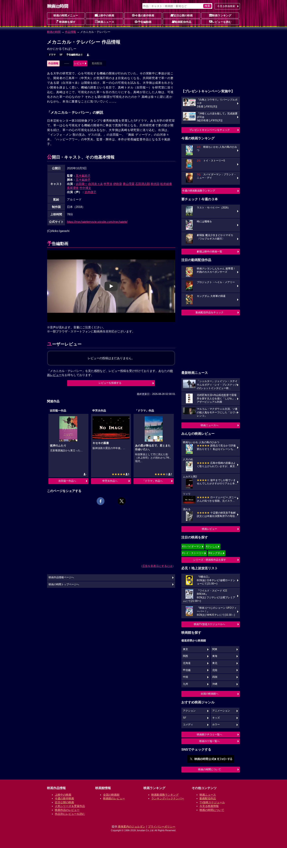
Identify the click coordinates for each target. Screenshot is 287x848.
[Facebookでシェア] (100, 501)
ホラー (216, 724)
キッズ (216, 717)
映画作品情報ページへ (61, 577)
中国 (185, 677)
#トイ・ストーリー (193, 553)
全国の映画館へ (209, 693)
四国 (214, 677)
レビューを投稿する (110, 382)
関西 (185, 656)
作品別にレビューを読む (70, 813)
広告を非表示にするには (157, 565)
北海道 (187, 663)
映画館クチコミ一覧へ (209, 734)
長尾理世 (73, 188)
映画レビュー (209, 528)
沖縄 (214, 684)
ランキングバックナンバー (167, 798)
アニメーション (221, 710)
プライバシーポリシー (161, 826)
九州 (185, 684)
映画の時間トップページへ (64, 584)
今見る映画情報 (209, 806)
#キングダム (216, 553)
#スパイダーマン (191, 546)
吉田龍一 (81, 183)
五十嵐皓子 (83, 175)
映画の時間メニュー (65, 15)
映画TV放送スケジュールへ (209, 624)
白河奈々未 (95, 183)
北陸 (214, 670)
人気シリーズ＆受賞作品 (70, 806)
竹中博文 (85, 188)
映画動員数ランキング (165, 794)
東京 (185, 649)
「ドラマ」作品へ (152, 480)
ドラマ (52, 54)
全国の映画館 (111, 794)
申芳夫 (108, 183)
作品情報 (70, 31)
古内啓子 (90, 192)
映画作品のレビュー (67, 809)
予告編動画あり (74, 54)
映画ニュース (106, 21)
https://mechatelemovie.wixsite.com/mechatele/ (97, 221)
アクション (189, 710)
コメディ (188, 724)
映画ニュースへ (209, 425)
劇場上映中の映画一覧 (209, 251)
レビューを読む (221, 21)
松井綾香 (166, 183)
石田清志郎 (142, 183)
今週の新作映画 (144, 15)
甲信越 (187, 670)
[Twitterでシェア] (122, 501)
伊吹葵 (117, 183)
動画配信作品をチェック (210, 312)
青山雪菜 (129, 183)
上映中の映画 (106, 15)
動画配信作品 (183, 21)
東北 (214, 663)
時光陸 (155, 183)
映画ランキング (221, 15)
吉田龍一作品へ (67, 480)
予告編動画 (145, 21)
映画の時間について (209, 769)
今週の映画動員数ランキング (198, 190)
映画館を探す (67, 21)
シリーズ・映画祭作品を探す (209, 559)
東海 (214, 656)
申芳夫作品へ (110, 480)
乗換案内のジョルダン (131, 826)
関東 (214, 649)
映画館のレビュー (114, 798)
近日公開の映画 (183, 15)
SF (61, 54)
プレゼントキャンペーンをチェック (209, 129)
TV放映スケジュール (212, 802)
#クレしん (211, 546)
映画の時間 (54, 31)
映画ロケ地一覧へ (209, 741)
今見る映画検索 (226, 6)
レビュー (79, 63)
